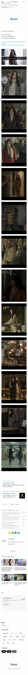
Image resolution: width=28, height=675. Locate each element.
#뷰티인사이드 (4, 41)
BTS (15, 639)
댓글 (2, 592)
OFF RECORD (14, 1)
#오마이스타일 (10, 45)
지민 (9, 639)
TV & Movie (8, 510)
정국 (11, 636)
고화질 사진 (21, 639)
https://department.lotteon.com (10, 491)
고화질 (17, 636)
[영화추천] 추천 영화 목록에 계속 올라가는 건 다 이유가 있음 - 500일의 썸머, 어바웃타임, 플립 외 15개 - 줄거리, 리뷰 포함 (11, 527)
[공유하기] (6, 505)
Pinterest (3, 625)
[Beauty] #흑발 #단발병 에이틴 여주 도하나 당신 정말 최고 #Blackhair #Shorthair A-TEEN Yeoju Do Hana (11, 514)
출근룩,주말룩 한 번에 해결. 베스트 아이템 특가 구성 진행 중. (13, 485)
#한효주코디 (4, 45)
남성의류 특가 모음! (8, 483)
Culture (3, 510)
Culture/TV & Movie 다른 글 (7, 556)
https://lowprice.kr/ (7, 481)
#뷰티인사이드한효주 (13, 41)
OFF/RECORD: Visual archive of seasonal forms (11, 601)
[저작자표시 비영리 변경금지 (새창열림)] (17, 504)
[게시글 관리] (7, 505)
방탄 (21, 633)
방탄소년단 (5, 633)
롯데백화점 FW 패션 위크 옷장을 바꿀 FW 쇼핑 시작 (9, 493)
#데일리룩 (16, 45)
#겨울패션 (21, 45)
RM (8, 642)
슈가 (13, 642)
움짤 (4, 639)
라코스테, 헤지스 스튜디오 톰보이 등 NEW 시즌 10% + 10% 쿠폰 (9, 496)
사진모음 (5, 636)
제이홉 (23, 636)
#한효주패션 (21, 41)
